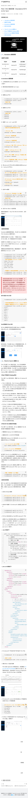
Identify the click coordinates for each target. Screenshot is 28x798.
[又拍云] (12, 794)
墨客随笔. (10, 793)
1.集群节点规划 (7, 22)
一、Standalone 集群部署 (8, 20)
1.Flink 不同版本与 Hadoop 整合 (11, 31)
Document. (18, 793)
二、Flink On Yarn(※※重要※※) (9, 29)
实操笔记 (9, 5)
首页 (6, 5)
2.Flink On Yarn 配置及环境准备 (11, 33)
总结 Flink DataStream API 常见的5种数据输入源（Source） (21, 785)
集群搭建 (8, 780)
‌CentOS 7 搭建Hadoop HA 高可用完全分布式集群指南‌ (7, 785)
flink (12, 5)
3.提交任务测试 (7, 26)
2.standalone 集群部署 (9, 24)
